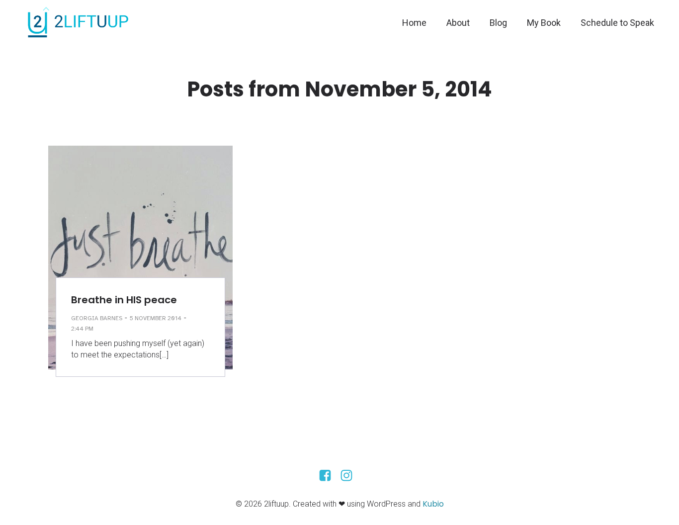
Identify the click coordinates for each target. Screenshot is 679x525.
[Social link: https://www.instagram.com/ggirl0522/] (350, 476)
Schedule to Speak (617, 22)
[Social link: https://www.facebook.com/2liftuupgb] (329, 476)
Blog (498, 22)
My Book (544, 22)
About (458, 22)
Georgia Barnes (96, 318)
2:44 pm (82, 328)
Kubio (433, 504)
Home (414, 22)
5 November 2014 (155, 318)
